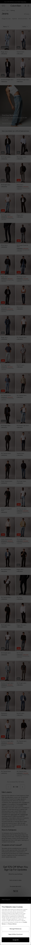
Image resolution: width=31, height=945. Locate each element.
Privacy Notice (12, 923)
